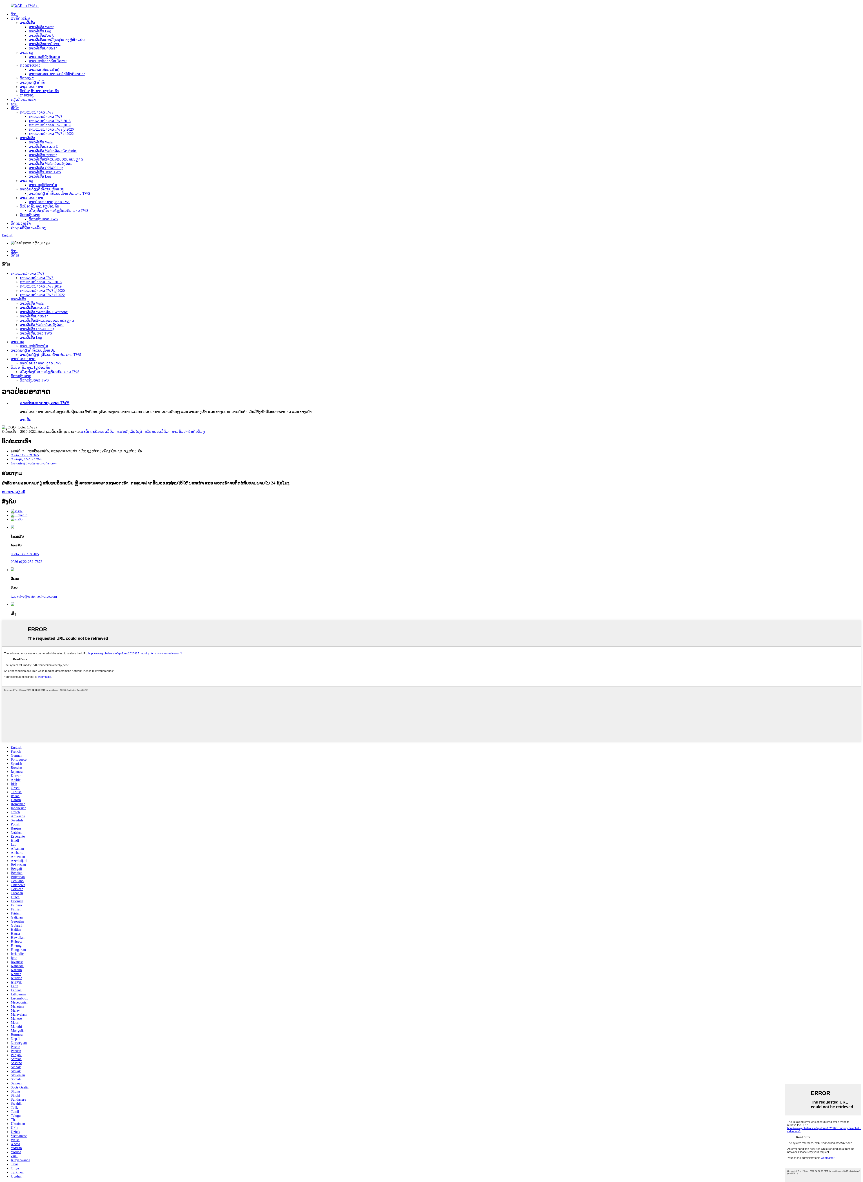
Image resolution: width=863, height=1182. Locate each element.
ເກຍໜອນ (27, 95)
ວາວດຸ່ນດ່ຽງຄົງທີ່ (32, 82)
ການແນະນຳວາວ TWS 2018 (50, 121)
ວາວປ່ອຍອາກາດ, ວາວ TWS (49, 202)
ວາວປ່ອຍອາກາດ (32, 87)
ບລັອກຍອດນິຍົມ (157, 431)
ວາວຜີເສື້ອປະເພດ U (43, 146)
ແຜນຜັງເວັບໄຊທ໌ (129, 431)
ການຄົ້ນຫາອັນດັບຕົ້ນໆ (188, 431)
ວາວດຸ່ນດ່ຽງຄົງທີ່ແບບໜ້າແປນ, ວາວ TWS (59, 193)
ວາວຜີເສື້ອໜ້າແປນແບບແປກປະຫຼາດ (56, 159)
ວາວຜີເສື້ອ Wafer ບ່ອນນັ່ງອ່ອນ (51, 163)
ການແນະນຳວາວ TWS (36, 112)
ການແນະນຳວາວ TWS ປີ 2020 (51, 129)
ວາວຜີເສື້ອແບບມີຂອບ (44, 44)
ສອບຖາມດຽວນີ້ (13, 492)
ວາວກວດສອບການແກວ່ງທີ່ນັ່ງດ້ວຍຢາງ (57, 74)
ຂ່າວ (14, 104)
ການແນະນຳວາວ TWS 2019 (50, 125)
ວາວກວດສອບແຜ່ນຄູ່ (44, 69)
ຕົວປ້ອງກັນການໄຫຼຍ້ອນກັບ (39, 91)
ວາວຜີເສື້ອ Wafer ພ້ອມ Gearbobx (53, 151)
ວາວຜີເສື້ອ (27, 23)
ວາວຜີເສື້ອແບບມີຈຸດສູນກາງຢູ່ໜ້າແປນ (57, 40)
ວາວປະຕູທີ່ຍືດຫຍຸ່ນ (43, 185)
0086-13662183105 (25, 554)
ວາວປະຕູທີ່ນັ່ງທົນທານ (44, 57)
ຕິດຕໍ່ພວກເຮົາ (21, 223)
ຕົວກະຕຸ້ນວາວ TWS (43, 219)
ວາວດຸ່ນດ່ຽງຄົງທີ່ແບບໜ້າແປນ (42, 189)
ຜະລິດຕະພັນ (20, 18)
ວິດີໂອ (15, 108)
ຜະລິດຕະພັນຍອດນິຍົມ (97, 431)
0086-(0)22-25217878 (26, 562)
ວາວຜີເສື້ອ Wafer (41, 27)
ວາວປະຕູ (26, 52)
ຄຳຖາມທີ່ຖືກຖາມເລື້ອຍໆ (29, 228)
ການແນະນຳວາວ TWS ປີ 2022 (51, 134)
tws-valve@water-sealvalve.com (34, 596)
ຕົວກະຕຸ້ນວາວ (30, 215)
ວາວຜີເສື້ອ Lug (40, 31)
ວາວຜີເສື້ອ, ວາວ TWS (45, 172)
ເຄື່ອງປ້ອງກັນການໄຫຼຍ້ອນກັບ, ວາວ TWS (58, 210)
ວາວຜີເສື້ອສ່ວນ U (42, 35)
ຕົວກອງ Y (27, 78)
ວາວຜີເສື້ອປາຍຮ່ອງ (43, 48)
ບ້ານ (14, 14)
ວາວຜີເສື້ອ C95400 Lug (46, 168)
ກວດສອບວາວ (30, 65)
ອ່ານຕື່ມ (25, 420)
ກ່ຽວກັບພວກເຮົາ (23, 99)
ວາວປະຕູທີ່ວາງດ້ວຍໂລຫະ (48, 61)
